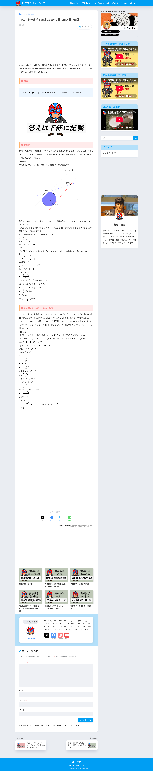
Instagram (60, 638)
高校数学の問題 (83, 526)
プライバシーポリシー (128, 3)
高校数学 (73, 526)
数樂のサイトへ (74, 3)
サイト (22, 710)
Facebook (53, 638)
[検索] (135, 138)
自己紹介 (114, 3)
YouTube (67, 638)
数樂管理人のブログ (33, 3)
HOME (77, 762)
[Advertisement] (56, 47)
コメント (24, 662)
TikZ (91, 526)
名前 (22, 691)
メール (23, 700)
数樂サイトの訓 (103, 3)
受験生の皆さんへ (89, 3)
